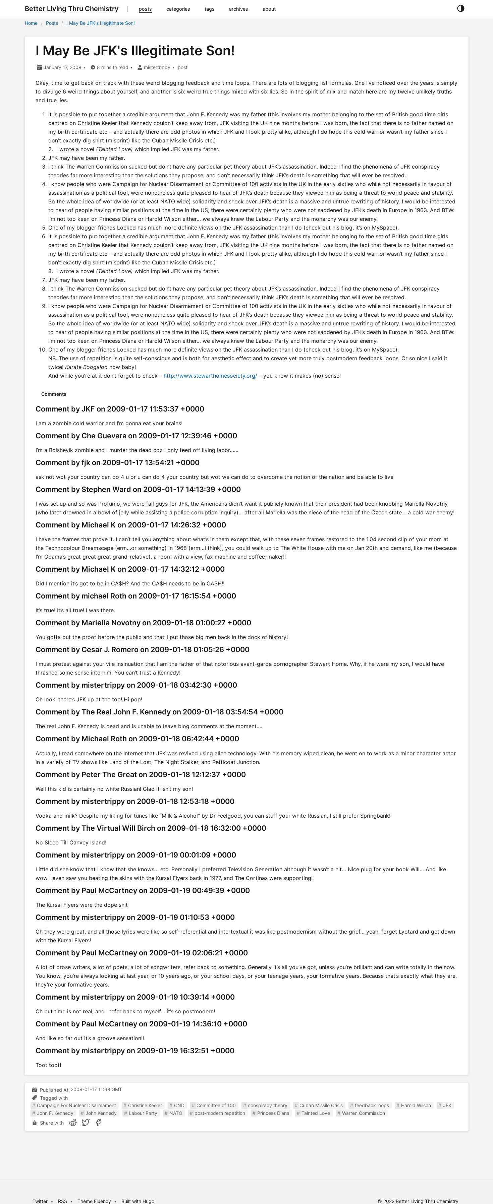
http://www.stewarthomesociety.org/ (210, 375)
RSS (62, 1201)
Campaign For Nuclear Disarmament (76, 1105)
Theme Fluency (94, 1201)
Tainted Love (316, 1113)
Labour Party (143, 1113)
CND (179, 1105)
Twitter (40, 1201)
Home (31, 23)
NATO (175, 1113)
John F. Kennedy (55, 1113)
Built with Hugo (137, 1201)
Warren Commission (363, 1113)
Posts (52, 23)
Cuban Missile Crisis (321, 1105)
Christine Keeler (145, 1105)
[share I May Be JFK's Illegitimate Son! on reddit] (73, 1123)
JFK (447, 1105)
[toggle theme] (461, 8)
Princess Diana (273, 1113)
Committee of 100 (216, 1105)
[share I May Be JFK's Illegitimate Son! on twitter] (85, 1123)
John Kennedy (101, 1113)
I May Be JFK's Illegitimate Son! (100, 23)
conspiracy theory (267, 1105)
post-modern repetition (220, 1113)
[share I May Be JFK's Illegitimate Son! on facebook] (98, 1123)
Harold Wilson (416, 1105)
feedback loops (372, 1105)
